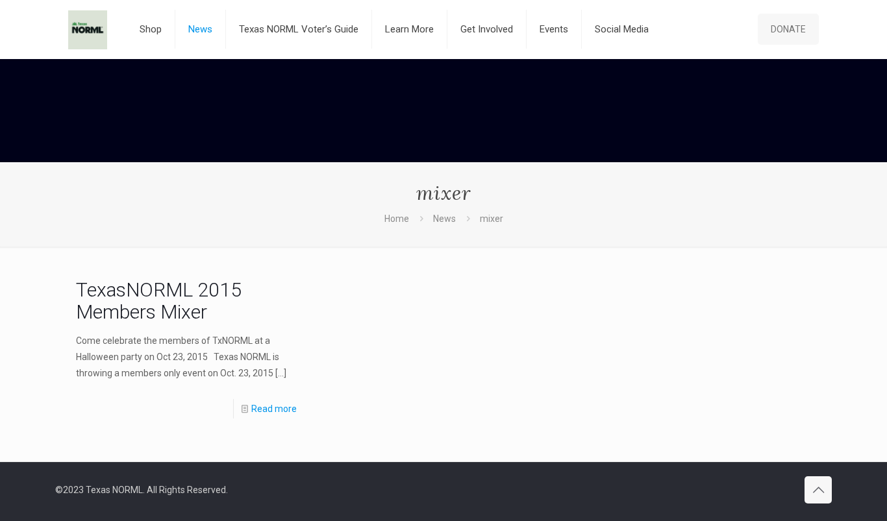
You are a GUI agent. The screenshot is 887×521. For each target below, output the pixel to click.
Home (396, 218)
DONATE (788, 29)
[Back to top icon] (818, 489)
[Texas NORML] (87, 29)
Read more (274, 409)
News (444, 218)
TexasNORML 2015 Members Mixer (159, 300)
